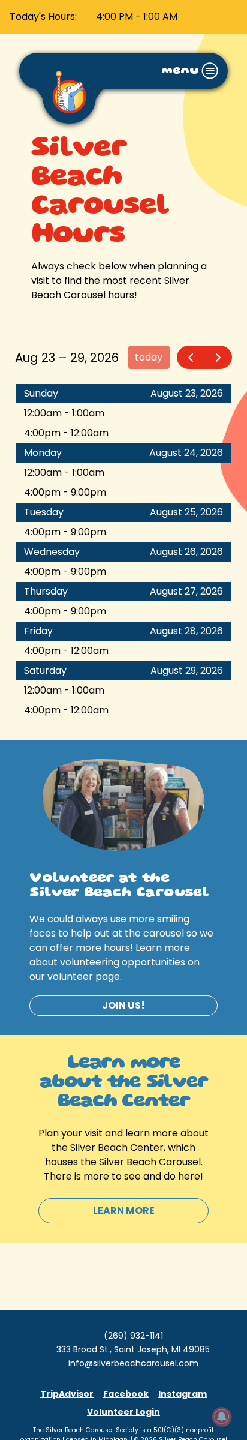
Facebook (126, 1394)
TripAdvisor (67, 1394)
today (148, 357)
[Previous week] (191, 357)
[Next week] (218, 357)
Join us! (123, 1005)
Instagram (182, 1394)
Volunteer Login (123, 1412)
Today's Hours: (43, 16)
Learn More (124, 1210)
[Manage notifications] (221, 1416)
